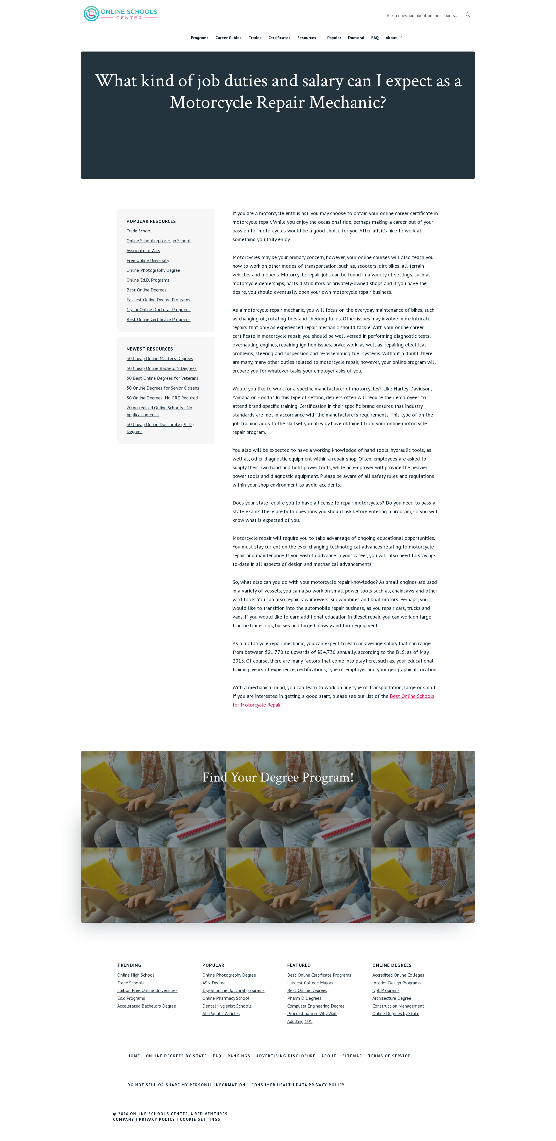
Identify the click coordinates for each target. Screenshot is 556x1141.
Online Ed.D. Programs (148, 280)
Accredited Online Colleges (398, 975)
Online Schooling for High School (159, 240)
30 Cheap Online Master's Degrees (160, 358)
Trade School (139, 231)
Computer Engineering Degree (316, 1006)
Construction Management (398, 1006)
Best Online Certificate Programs (159, 319)
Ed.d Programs (131, 998)
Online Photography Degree (153, 270)
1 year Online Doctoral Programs (159, 309)
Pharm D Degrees (304, 998)
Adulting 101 (299, 1021)
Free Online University (148, 260)
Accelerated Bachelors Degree (146, 1006)
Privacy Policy (157, 1119)
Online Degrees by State (395, 1013)
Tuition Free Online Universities (147, 990)
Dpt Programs (386, 990)
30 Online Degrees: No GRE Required (162, 398)
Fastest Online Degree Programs (158, 299)
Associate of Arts (143, 250)
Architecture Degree (391, 998)
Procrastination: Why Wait (312, 1013)
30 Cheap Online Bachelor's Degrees (162, 368)
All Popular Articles (221, 1013)
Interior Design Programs (396, 983)
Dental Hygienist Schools (227, 1006)
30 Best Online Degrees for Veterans (162, 378)
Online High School (135, 975)
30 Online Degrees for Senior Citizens (163, 388)
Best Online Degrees (147, 290)
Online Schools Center (120, 13)
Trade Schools (131, 983)
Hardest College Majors (310, 983)
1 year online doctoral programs (233, 990)
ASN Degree (214, 983)
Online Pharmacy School (225, 998)
